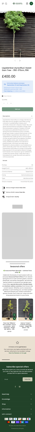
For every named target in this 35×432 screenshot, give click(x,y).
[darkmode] (31, 3)
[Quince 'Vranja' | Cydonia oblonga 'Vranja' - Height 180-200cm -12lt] (25, 310)
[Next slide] (20, 61)
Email (6, 379)
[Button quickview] (14, 314)
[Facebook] (15, 387)
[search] (6, 3)
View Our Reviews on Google (17, 353)
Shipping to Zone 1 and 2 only (13, 88)
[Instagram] (20, 387)
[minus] (4, 103)
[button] (17, 109)
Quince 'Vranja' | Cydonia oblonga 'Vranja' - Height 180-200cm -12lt (25, 325)
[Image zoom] (17, 34)
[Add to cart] (14, 318)
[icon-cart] (27, 3)
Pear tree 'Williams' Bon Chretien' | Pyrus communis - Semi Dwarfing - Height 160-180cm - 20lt (9, 326)
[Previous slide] (15, 61)
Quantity (4, 99)
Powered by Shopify (17, 428)
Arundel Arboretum (20, 425)
